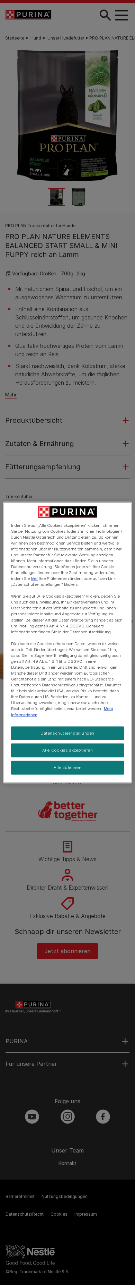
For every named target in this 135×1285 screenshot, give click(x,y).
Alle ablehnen (67, 767)
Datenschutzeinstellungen (67, 732)
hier (34, 578)
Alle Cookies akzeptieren (67, 750)
